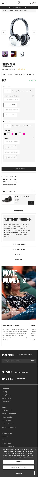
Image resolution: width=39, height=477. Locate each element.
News (3, 440)
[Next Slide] (34, 191)
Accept (18, 462)
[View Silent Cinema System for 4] (5, 54)
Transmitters (6, 398)
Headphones (6, 395)
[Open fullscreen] (19, 32)
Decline (19, 473)
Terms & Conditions (9, 414)
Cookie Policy (28, 457)
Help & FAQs (6, 443)
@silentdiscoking (21, 372)
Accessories (6, 401)
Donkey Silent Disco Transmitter (22, 91)
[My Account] (29, 2)
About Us (5, 436)
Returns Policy (7, 420)
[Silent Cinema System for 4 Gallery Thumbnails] (19, 54)
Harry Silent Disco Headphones (22, 126)
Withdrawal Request (9, 427)
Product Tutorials (8, 446)
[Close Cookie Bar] (36, 449)
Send (33, 361)
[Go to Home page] (19, 3)
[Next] (34, 33)
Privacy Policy (7, 410)
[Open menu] (3, 2)
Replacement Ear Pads (22, 197)
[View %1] (22, 54)
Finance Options (8, 424)
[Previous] (4, 33)
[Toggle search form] (6, 3)
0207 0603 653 (20, 379)
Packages (5, 392)
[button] (21, 69)
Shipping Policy (7, 417)
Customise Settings (18, 467)
